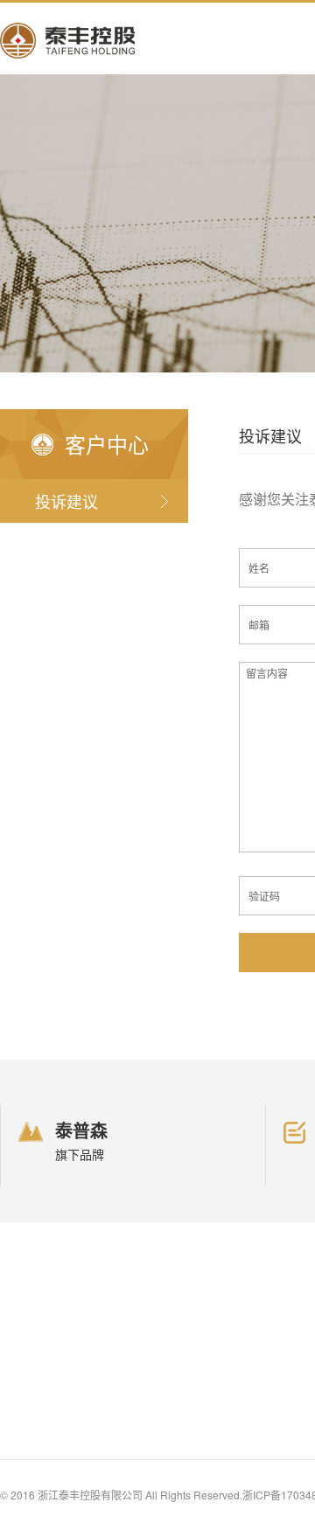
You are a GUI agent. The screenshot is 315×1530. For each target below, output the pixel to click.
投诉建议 (66, 501)
